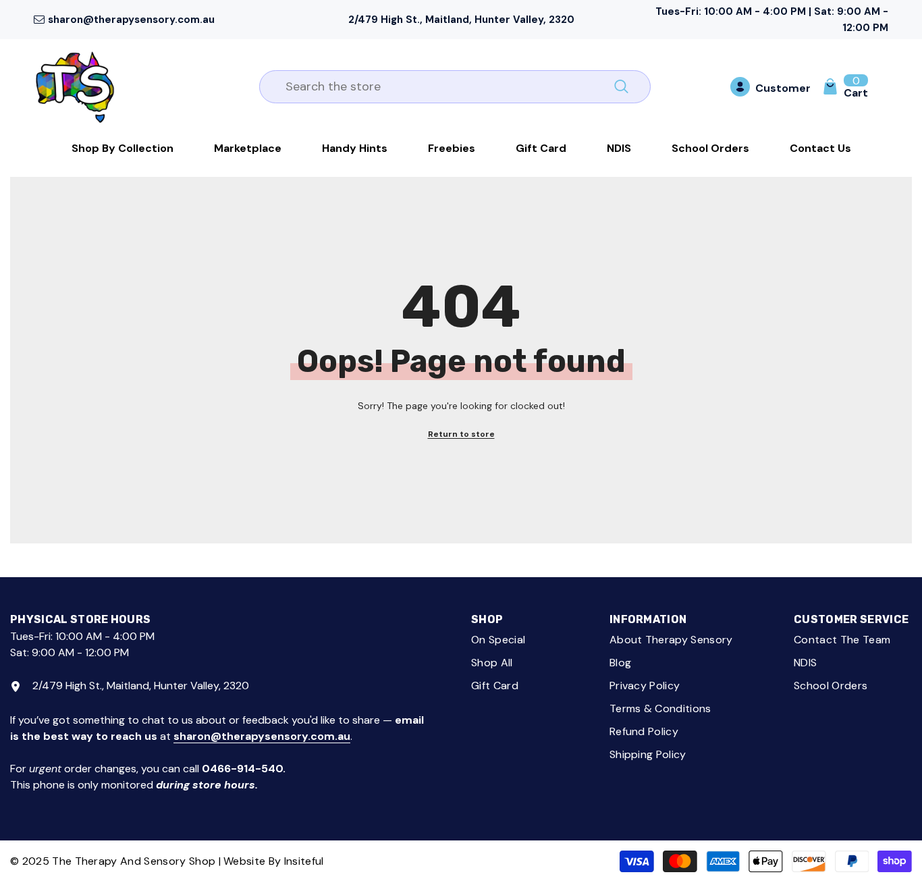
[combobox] (439, 87)
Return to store (461, 434)
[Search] (455, 86)
